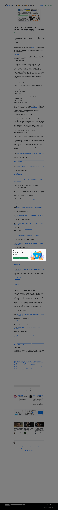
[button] (44, 249)
